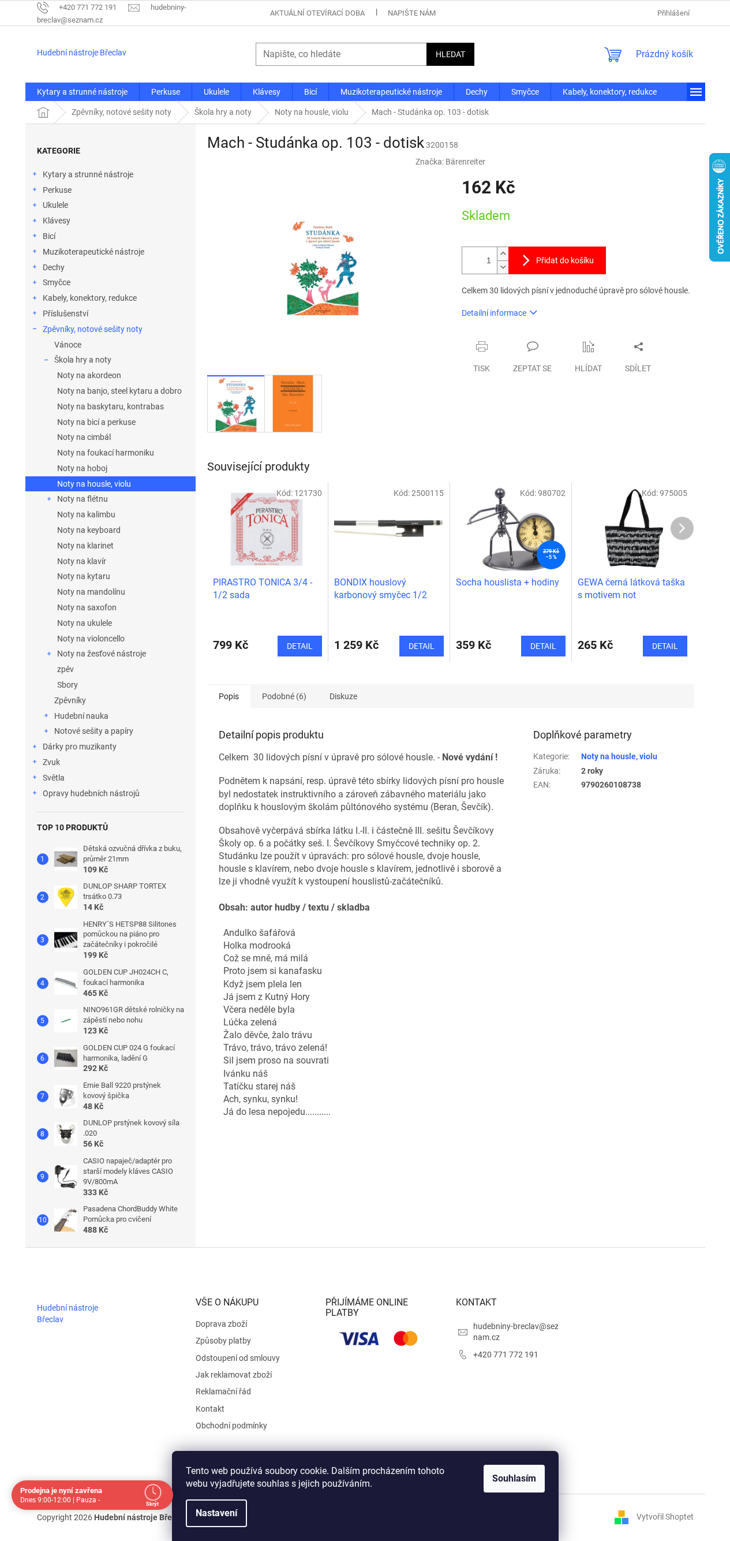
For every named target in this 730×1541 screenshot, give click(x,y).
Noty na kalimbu (86, 514)
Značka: (450, 161)
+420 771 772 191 (505, 1354)
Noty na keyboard (89, 530)
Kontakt (210, 1408)
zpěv (65, 669)
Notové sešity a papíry (93, 731)
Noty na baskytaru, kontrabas (110, 406)
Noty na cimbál (84, 437)
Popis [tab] (229, 696)
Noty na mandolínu (91, 591)
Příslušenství (65, 313)
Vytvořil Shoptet (665, 1516)
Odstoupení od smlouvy (238, 1358)
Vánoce (67, 344)
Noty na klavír (81, 561)
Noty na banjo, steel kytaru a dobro (119, 390)
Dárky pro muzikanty (80, 746)
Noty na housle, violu (94, 483)
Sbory (67, 684)
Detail (300, 646)
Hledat (450, 54)
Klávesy (56, 220)
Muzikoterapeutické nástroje (93, 251)
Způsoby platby (223, 1340)
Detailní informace (494, 313)
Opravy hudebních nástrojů (91, 793)
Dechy (54, 267)
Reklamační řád (223, 1391)
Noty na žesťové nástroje (101, 653)
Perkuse (57, 190)
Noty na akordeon (89, 375)
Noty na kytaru (83, 576)
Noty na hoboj (82, 468)
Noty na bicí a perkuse (96, 422)
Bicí (49, 236)
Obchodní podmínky (231, 1425)
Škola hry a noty (82, 359)
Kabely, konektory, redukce (90, 298)
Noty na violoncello (91, 638)
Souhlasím (514, 1478)
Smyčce (56, 282)
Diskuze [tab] (343, 696)
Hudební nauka (81, 716)
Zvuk (51, 762)
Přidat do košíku (565, 260)
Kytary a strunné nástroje (88, 174)
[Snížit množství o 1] (502, 267)
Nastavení (216, 1513)
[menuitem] (82, 92)
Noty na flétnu (82, 498)
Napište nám (412, 13)
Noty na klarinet (85, 545)
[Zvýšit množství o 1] (502, 253)
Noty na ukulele (84, 623)
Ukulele (55, 205)
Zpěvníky (70, 700)
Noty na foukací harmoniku (105, 452)
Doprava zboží (221, 1324)
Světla (54, 777)
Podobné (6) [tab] (284, 696)
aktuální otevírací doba (317, 13)
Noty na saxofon (87, 607)
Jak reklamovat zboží (234, 1374)
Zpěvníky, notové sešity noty (93, 329)
